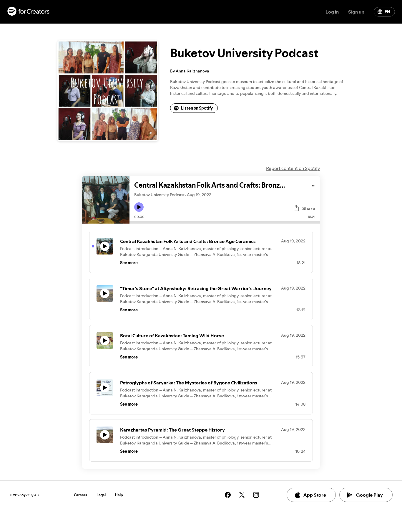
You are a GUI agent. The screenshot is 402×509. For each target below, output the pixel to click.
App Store (314, 495)
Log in (332, 12)
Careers (80, 495)
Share (308, 208)
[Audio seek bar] (224, 222)
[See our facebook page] (227, 494)
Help (119, 495)
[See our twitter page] (241, 494)
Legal (101, 495)
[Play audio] (313, 184)
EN (387, 12)
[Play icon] (139, 207)
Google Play (369, 495)
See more (129, 263)
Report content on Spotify (293, 168)
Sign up (356, 12)
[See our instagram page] (256, 494)
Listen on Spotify (197, 108)
